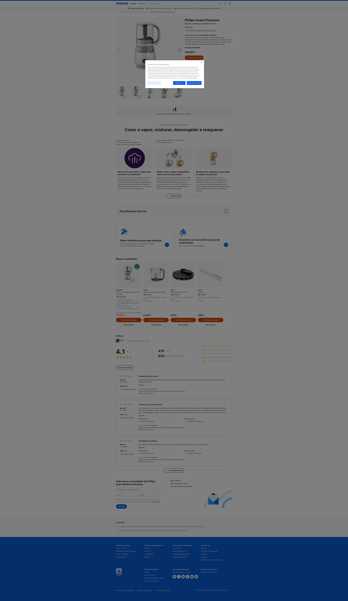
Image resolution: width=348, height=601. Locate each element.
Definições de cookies (154, 83)
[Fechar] (202, 62)
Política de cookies (192, 78)
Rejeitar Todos (179, 83)
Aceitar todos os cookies (194, 83)
